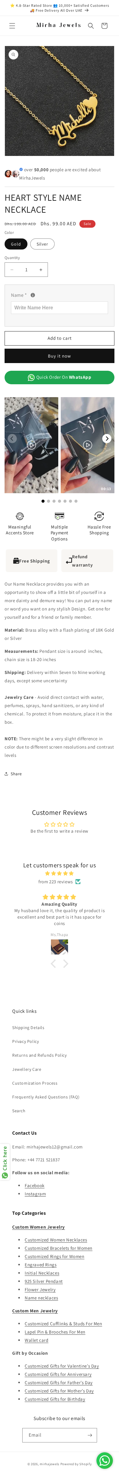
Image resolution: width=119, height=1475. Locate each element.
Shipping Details (28, 1027)
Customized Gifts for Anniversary (58, 1374)
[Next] (106, 438)
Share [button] (16, 773)
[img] (59, 873)
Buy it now (59, 356)
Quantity (12, 257)
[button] (12, 26)
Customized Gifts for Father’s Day (59, 1382)
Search (19, 1110)
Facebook (35, 1185)
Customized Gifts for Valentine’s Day (62, 1366)
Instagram (35, 1194)
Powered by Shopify (76, 1464)
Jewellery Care (26, 1069)
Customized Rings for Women (55, 1256)
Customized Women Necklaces (56, 1240)
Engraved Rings (40, 1265)
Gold (16, 244)
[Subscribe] (90, 1435)
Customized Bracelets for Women (58, 1248)
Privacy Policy (25, 1041)
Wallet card (37, 1340)
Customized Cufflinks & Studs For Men (63, 1323)
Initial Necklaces (42, 1273)
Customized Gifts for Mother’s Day (59, 1391)
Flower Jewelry (40, 1289)
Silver (42, 244)
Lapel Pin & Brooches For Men (55, 1332)
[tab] (59, 703)
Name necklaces (41, 1298)
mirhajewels (50, 1464)
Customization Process (35, 1083)
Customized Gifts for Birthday (55, 1399)
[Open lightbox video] (31, 445)
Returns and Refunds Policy (39, 1055)
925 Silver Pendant (44, 1281)
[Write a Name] (33, 295)
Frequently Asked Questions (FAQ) (45, 1097)
